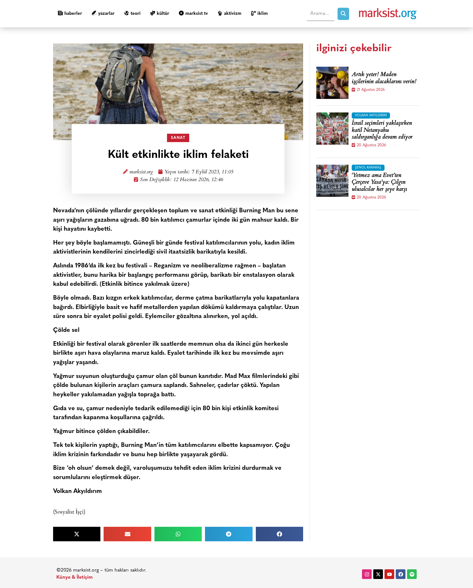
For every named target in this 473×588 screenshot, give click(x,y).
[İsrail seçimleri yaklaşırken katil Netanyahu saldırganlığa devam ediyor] (332, 128)
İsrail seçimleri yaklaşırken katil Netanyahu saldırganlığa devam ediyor (382, 130)
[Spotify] (412, 574)
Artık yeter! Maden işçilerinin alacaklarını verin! (384, 78)
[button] (76, 534)
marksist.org (141, 172)
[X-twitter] (378, 574)
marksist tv (196, 13)
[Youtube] (389, 574)
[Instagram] (367, 574)
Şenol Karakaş (368, 167)
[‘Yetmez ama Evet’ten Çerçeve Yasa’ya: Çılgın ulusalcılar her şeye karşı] (332, 181)
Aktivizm (232, 13)
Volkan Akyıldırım (371, 115)
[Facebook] (400, 574)
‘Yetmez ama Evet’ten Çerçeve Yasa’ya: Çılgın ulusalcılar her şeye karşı (379, 182)
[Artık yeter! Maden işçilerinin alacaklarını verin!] (332, 83)
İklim (262, 13)
